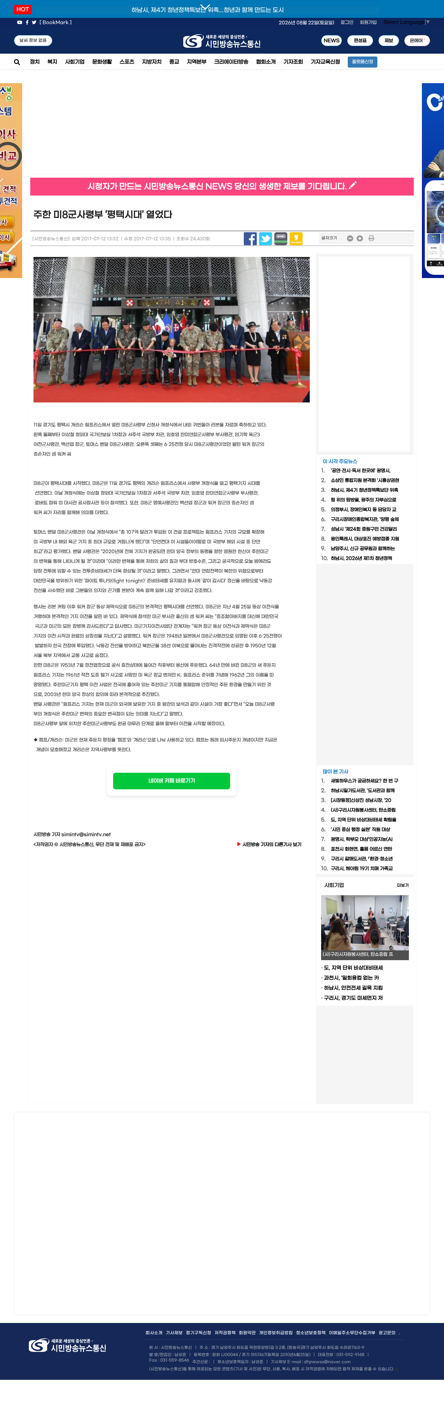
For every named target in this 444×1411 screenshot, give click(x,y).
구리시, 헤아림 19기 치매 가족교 (362, 868)
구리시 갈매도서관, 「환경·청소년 (362, 859)
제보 (389, 41)
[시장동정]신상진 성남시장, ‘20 (361, 800)
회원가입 (368, 22)
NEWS (331, 41)
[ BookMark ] (56, 22)
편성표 (360, 41)
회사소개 (154, 1332)
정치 (35, 62)
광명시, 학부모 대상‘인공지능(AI (362, 839)
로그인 (347, 22)
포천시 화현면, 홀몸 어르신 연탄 (361, 849)
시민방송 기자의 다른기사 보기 (271, 844)
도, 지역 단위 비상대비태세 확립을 (363, 820)
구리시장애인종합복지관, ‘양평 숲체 (365, 519)
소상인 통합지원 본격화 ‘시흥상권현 (365, 480)
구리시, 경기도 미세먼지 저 (353, 998)
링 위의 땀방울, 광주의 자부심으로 (363, 500)
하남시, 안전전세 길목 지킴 (353, 988)
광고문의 (387, 1332)
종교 (174, 62)
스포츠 (127, 62)
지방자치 (152, 62)
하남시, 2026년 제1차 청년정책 (361, 558)
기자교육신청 (325, 62)
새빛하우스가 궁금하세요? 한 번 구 (364, 781)
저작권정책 (225, 1332)
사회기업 (75, 62)
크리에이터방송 (231, 62)
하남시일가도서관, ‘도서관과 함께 (363, 791)
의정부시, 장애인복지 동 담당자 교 (363, 510)
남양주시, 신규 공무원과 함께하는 (363, 549)
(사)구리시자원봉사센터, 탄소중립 (363, 810)
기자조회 (293, 62)
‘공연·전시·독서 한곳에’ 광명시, (360, 471)
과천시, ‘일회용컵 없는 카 (351, 978)
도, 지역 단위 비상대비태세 (353, 968)
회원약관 (247, 1332)
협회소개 (266, 62)
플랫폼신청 (362, 62)
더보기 (403, 885)
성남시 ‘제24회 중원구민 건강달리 (364, 529)
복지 (52, 62)
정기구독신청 (198, 1332)
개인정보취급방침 (276, 1332)
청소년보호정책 (311, 1332)
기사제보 (174, 1332)
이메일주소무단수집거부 (352, 1332)
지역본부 (196, 62)
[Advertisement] (124, 128)
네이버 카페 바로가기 (172, 781)
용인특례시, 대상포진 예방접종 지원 (365, 539)
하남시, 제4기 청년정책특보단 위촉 (364, 490)
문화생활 (102, 62)
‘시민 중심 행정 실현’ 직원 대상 (360, 830)
